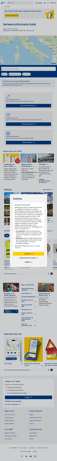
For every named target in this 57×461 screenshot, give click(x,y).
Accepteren (27, 254)
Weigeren (27, 262)
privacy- (31, 246)
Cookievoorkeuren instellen (27, 258)
